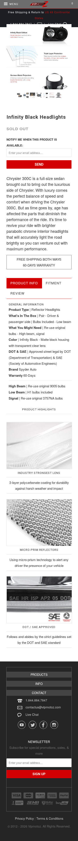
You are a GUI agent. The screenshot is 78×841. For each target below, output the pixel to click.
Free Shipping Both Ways (39, 259)
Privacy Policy (24, 818)
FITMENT (53, 283)
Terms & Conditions (49, 818)
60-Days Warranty (39, 265)
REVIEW (17, 293)
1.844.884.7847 (36, 700)
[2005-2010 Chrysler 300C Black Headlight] (39, 56)
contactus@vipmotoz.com (43, 707)
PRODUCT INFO (24, 283)
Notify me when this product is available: (31, 142)
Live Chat (32, 714)
